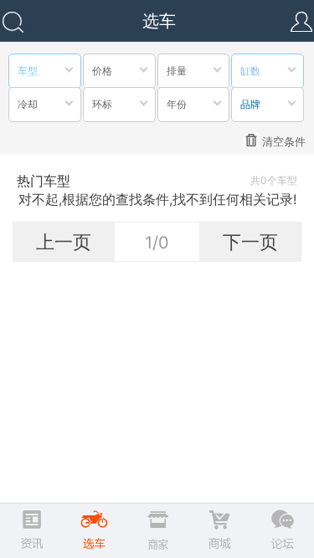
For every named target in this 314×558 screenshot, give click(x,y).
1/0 (157, 243)
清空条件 (284, 141)
